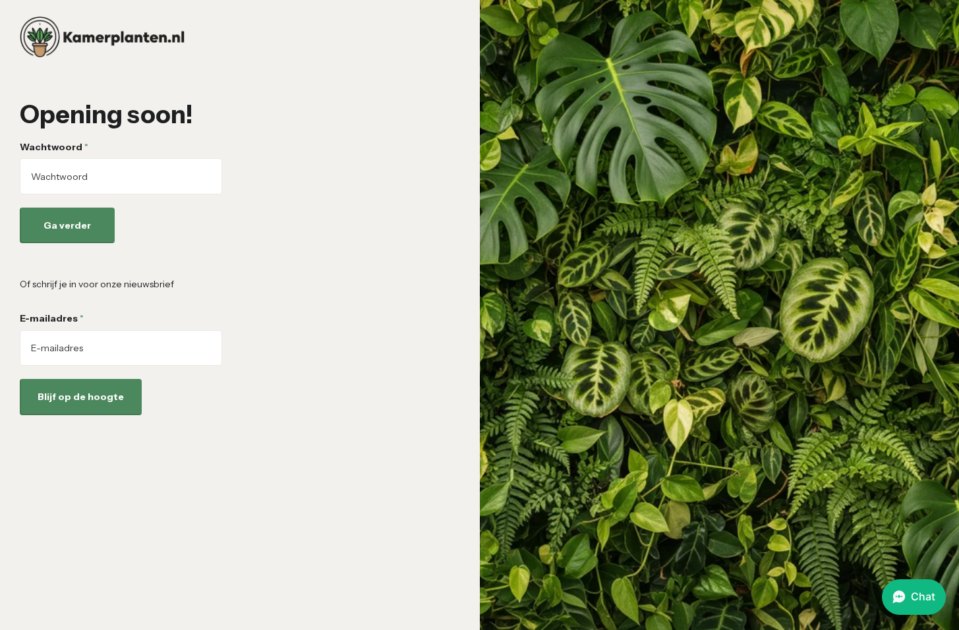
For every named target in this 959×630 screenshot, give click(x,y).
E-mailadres (52, 318)
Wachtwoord (54, 147)
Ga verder (67, 225)
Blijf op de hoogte (81, 397)
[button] (914, 597)
